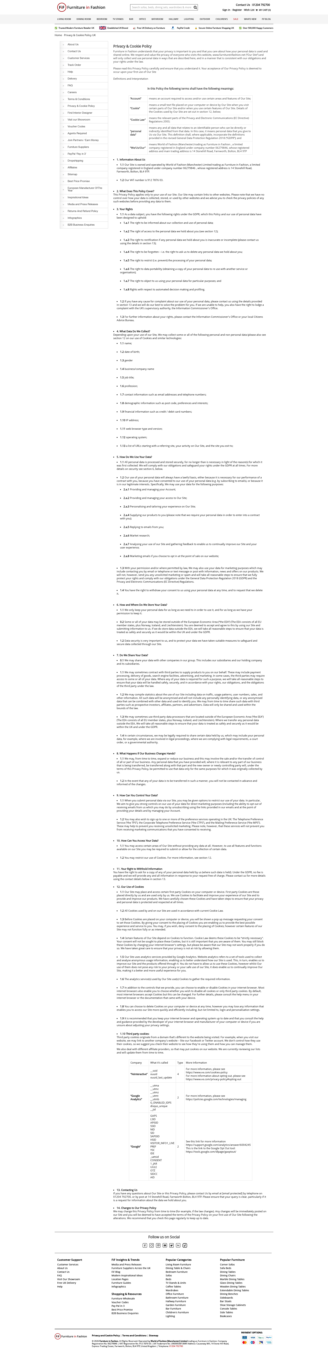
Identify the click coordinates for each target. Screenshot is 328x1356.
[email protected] (232, 1193)
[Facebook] (145, 1246)
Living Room (64, 19)
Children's (222, 19)
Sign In (226, 10)
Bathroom (157, 19)
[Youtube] (165, 1246)
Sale (235, 19)
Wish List (249, 10)
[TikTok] (185, 1246)
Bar (131, 19)
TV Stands (118, 19)
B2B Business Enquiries (125, 1313)
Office (142, 19)
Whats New (250, 19)
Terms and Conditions (134, 1335)
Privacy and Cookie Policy (106, 1335)
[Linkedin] (178, 1246)
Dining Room (84, 19)
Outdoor (205, 19)
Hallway (173, 19)
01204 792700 (176, 1346)
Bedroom (102, 19)
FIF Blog (266, 19)
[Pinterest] (158, 1246)
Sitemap (153, 1335)
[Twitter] (171, 1246)
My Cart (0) (264, 10)
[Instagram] (151, 1246)
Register (237, 10)
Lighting (189, 19)
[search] (195, 7)
